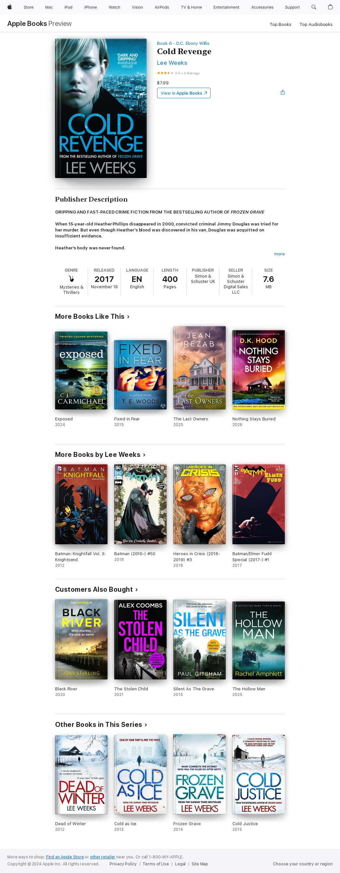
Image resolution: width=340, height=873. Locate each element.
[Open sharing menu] (283, 93)
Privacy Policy (123, 864)
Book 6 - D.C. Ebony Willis (183, 43)
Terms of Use (155, 864)
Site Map (200, 864)
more (279, 253)
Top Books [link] (281, 24)
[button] (314, 7)
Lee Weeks (172, 62)
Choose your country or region (303, 864)
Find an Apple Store (65, 857)
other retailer (102, 857)
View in (181, 93)
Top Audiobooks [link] (316, 24)
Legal (180, 864)
